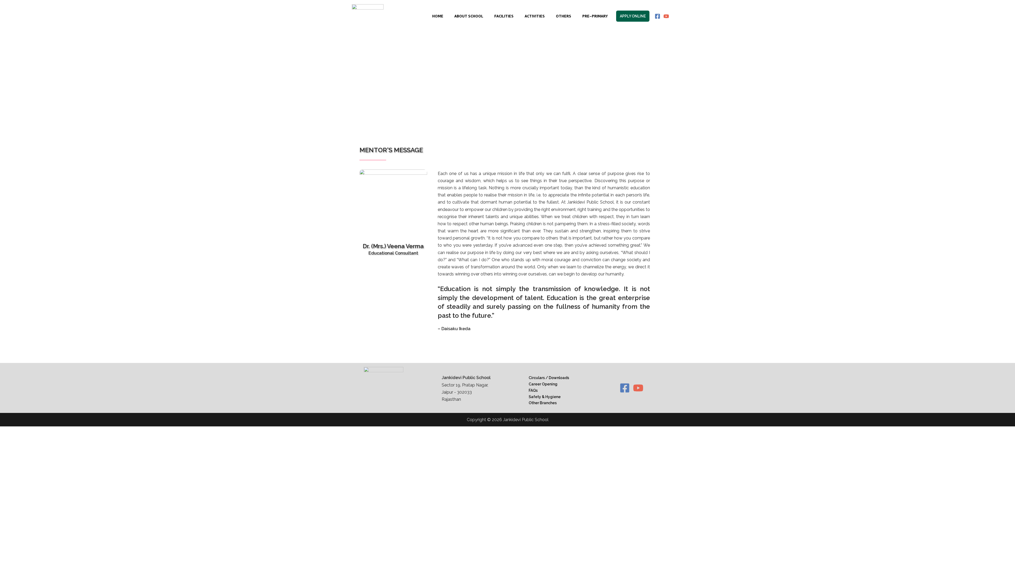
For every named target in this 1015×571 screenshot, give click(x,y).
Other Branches (543, 403)
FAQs (533, 390)
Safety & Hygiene (545, 397)
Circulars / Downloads (549, 378)
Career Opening (543, 384)
